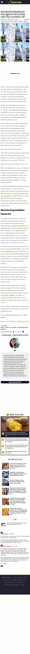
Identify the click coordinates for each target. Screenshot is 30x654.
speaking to (11, 251)
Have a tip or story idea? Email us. (15, 523)
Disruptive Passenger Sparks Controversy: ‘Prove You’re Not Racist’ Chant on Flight (17, 481)
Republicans (3, 329)
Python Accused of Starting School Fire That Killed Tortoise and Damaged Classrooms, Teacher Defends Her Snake (16, 434)
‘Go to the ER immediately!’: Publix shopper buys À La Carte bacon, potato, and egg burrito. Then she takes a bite (18, 466)
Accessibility (14, 580)
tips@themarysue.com (23, 321)
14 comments (26, 19)
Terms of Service (6, 580)
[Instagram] (18, 332)
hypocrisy (7, 327)
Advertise (20, 577)
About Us (15, 577)
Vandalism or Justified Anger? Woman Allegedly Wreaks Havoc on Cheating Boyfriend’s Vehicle (18, 474)
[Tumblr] (21, 332)
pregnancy (14, 327)
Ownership (17, 584)
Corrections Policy (20, 582)
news (11, 327)
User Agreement (22, 580)
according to (9, 295)
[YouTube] (23, 332)
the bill (10, 168)
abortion (2, 327)
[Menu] (2, 2)
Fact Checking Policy (8, 584)
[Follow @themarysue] (13, 332)
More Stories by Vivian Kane (15, 382)
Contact (22, 584)
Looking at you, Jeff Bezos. (19, 226)
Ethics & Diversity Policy (9, 582)
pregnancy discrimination (22, 327)
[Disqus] (15, 549)
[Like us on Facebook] (16, 332)
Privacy (25, 577)
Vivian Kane (4, 19)
